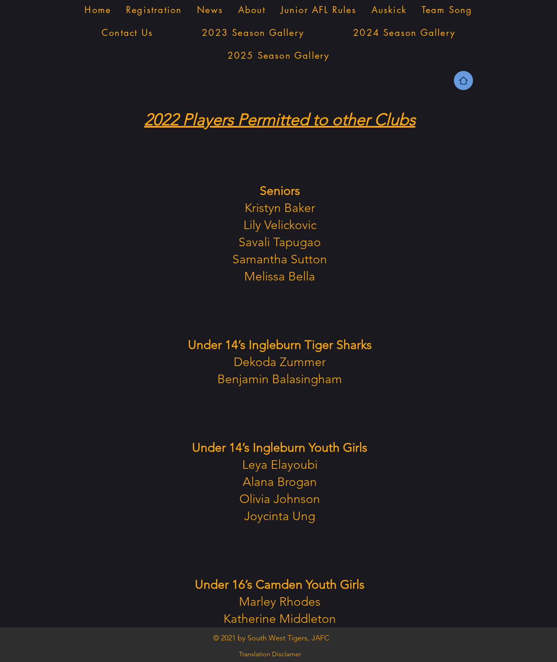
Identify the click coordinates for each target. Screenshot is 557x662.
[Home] (463, 80)
